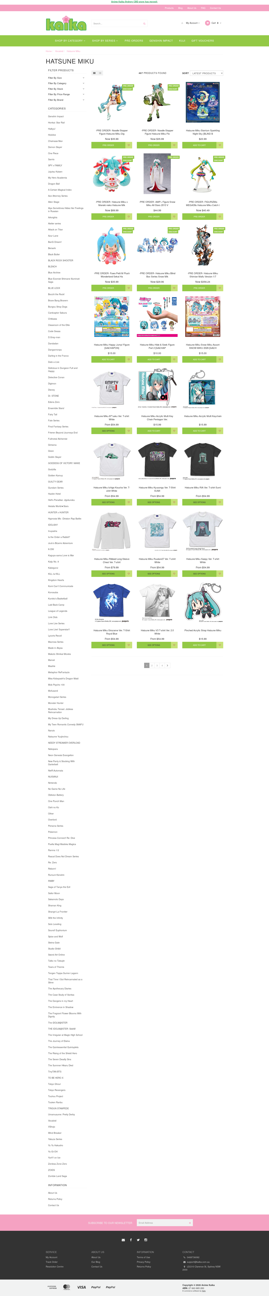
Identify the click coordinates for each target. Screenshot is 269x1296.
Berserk (52, 248)
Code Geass (54, 331)
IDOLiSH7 (53, 524)
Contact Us (215, 7)
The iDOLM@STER (57, 1022)
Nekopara (53, 748)
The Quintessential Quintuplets (63, 1047)
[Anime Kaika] (66, 22)
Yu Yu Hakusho (55, 1145)
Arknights (52, 217)
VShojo (51, 1126)
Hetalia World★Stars (58, 506)
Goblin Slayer (54, 456)
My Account (191, 22)
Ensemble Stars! (56, 408)
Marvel (51, 660)
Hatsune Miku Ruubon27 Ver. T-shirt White (157, 560)
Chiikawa (52, 318)
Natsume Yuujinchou (58, 736)
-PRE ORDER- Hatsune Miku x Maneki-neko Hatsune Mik (112, 203)
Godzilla (52, 469)
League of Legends (57, 610)
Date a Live (53, 361)
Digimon (52, 383)
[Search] (144, 23)
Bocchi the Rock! (56, 294)
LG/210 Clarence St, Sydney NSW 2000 (201, 1268)
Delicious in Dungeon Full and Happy (63, 369)
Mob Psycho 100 (56, 684)
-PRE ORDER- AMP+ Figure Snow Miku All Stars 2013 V (157, 203)
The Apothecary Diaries (59, 988)
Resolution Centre (55, 1266)
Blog (180, 7)
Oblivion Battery (56, 794)
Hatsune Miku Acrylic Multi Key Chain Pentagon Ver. (157, 417)
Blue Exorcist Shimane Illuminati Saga (64, 280)
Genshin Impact (161, 40)
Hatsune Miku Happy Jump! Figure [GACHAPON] (112, 346)
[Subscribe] (189, 1222)
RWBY (51, 880)
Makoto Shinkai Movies (59, 653)
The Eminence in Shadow (60, 1007)
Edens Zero (54, 401)
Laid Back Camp (56, 604)
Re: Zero (52, 862)
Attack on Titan (55, 229)
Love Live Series (56, 623)
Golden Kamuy (55, 475)
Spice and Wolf (55, 936)
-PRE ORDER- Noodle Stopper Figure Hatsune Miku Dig (112, 132)
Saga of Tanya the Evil (59, 886)
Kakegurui (53, 567)
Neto (204, 1290)
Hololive (52, 134)
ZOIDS (51, 1169)
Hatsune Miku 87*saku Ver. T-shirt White (111, 417)
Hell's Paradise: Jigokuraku (61, 499)
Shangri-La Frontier (57, 911)
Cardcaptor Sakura (57, 312)
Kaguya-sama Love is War (61, 555)
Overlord (52, 819)
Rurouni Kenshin (56, 874)
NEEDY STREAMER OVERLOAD (64, 742)
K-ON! (51, 549)
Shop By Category (69, 40)
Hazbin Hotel (54, 493)
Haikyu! (51, 128)
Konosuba (53, 592)
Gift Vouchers (202, 40)
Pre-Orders (134, 40)
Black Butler (54, 254)
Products (169, 7)
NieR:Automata (55, 770)
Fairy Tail (52, 414)
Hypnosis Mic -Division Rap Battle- (65, 518)
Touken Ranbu (55, 1102)
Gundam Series (56, 487)
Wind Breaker (54, 1132)
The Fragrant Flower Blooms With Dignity (64, 1015)
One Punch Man (56, 801)
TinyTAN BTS (54, 1071)
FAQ (203, 7)
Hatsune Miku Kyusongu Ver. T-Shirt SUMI (157, 489)
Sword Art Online (56, 954)
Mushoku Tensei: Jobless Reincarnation (60, 710)
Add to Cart (199, 145)
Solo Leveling (54, 924)
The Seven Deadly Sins (59, 1059)
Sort (185, 73)
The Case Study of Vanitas (61, 994)
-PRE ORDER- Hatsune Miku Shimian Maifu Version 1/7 (203, 275)
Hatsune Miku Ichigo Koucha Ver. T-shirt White (112, 489)
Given (51, 450)
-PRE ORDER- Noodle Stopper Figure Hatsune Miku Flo (157, 132)
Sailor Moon (54, 893)
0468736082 (192, 1257)
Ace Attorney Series (58, 195)
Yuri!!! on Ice (54, 1157)
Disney (51, 389)
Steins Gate (54, 942)
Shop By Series (104, 40)
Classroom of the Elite (59, 324)
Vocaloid (52, 1120)
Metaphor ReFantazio (59, 672)
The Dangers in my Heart (60, 1000)
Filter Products (61, 70)
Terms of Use (143, 1257)
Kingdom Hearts (56, 580)
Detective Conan (56, 377)
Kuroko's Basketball (57, 598)
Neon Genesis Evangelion (61, 755)
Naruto (51, 730)
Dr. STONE (53, 395)
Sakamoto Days (56, 899)
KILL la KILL (54, 573)
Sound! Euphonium (57, 930)
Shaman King (54, 905)
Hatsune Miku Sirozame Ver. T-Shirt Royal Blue (112, 632)
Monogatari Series (57, 696)
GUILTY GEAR (55, 481)
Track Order (52, 1261)
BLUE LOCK (54, 288)
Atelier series (54, 223)
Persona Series (55, 825)
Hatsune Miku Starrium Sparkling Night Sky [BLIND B (203, 132)
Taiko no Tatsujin (56, 960)
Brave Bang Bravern (58, 300)
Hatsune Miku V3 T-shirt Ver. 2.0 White (157, 632)
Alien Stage (53, 201)
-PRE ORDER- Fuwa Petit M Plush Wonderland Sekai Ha (112, 275)
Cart (214, 22)
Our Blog (95, 1261)
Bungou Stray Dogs (57, 306)
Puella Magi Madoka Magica (62, 844)
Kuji (182, 40)
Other (51, 813)
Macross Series (55, 641)
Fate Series (53, 420)
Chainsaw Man (55, 141)
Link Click (52, 617)
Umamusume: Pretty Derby (61, 1114)
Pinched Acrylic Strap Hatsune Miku (202, 630)
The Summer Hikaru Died (60, 1065)
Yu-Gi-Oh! (53, 1151)
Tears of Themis (56, 966)
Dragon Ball (54, 183)
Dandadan (53, 343)
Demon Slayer (55, 147)
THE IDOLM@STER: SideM (62, 1028)
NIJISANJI (53, 776)
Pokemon (52, 831)
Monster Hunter (56, 703)
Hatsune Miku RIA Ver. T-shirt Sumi (203, 487)
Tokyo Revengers (56, 1090)
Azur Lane (53, 235)
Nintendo (52, 782)
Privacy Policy (143, 1261)
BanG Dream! (55, 241)
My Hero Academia (57, 177)
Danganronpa (55, 349)
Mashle (51, 666)
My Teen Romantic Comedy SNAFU (65, 724)
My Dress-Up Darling (58, 718)
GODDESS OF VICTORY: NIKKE (64, 463)
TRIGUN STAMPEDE (58, 1108)
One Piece (53, 153)
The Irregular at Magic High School (65, 1034)
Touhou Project (55, 1096)
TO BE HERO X (55, 1077)
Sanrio (51, 159)
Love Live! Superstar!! (59, 629)
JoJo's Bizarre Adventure (60, 543)
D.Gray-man (54, 337)
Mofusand (53, 690)
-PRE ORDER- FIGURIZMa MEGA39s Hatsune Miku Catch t (202, 203)
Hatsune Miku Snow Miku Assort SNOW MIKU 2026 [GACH (202, 346)
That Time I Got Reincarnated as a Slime (65, 981)
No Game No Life (56, 788)
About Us (191, 7)
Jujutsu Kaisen (55, 171)
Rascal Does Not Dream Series (63, 856)
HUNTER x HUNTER (58, 512)
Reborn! (52, 868)
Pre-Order (108, 145)
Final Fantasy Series (58, 426)
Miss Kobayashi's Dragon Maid (63, 678)
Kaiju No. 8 (53, 561)
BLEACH (52, 266)
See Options (108, 430)
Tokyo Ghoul (54, 1083)
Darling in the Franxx (58, 355)
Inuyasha (52, 530)
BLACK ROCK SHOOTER (60, 260)
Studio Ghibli (54, 948)
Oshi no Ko (53, 807)
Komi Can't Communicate (60, 586)
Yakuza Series (55, 1139)
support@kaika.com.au (198, 1261)
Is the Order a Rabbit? (59, 537)
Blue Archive (54, 272)
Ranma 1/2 (53, 850)
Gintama (52, 444)
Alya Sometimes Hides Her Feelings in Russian (65, 209)
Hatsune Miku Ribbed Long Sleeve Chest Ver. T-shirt (111, 560)
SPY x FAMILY (55, 165)
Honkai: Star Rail (56, 122)
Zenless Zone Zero (57, 1163)
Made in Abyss (55, 647)
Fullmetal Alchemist (57, 438)
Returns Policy (55, 1199)
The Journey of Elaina (59, 1040)
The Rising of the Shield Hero (62, 1053)
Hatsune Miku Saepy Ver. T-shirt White (202, 560)
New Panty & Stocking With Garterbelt (61, 763)
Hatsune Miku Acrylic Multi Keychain (203, 416)
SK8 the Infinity (55, 917)
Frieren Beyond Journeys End (63, 432)
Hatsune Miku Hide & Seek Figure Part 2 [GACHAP (157, 346)
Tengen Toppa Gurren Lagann (63, 973)
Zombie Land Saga (57, 1176)
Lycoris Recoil (55, 635)
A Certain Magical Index (60, 189)
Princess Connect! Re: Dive (61, 837)
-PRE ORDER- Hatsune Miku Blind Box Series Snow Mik (157, 275)
